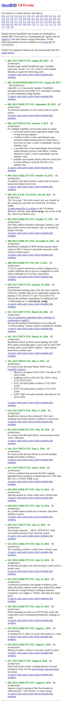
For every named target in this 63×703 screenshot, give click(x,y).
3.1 (50, 16)
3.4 (3, 18)
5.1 (15, 21)
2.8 (37, 16)
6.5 (11, 24)
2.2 (11, 16)
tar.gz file (47, 42)
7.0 (33, 24)
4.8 (3, 21)
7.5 (54, 24)
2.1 (7, 16)
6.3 (3, 24)
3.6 (11, 18)
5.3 (24, 21)
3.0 (45, 16)
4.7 (58, 18)
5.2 (20, 21)
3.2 (54, 16)
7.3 (45, 24)
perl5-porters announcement (45, 669)
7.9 (11, 27)
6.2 (58, 21)
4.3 (41, 18)
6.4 (7, 24)
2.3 (15, 16)
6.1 (54, 21)
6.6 (15, 24)
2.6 (28, 16)
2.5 (24, 16)
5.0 (11, 21)
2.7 (33, 16)
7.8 (7, 27)
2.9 (41, 16)
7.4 (50, 24)
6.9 (28, 24)
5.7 (41, 21)
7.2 (41, 24)
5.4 (28, 21)
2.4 (20, 16)
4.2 (37, 18)
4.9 (7, 21)
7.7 (3, 27)
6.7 (20, 24)
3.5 (7, 18)
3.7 (15, 18)
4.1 (33, 18)
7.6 (58, 24)
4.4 (45, 18)
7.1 (37, 24)
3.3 (58, 16)
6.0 (50, 21)
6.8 (24, 24)
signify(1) (6, 39)
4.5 (50, 18)
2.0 (3, 16)
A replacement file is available (22, 208)
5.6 (37, 21)
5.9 (45, 21)
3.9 (24, 18)
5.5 (33, 21)
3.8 (20, 18)
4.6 (54, 18)
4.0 (28, 18)
